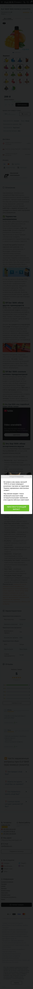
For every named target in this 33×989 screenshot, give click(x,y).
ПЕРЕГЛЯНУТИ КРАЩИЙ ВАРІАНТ (16, 508)
